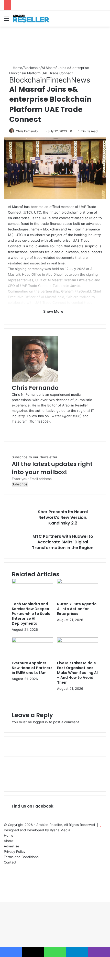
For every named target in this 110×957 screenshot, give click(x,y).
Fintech (58, 80)
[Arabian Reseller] (33, 18)
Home (17, 68)
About (9, 841)
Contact (10, 862)
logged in (40, 722)
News (80, 80)
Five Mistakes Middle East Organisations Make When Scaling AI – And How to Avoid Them (77, 672)
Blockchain (32, 68)
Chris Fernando (27, 131)
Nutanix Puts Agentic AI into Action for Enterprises (76, 608)
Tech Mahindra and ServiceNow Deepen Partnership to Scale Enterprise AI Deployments (31, 613)
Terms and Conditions (21, 857)
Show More (53, 311)
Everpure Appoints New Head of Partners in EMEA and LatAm (32, 667)
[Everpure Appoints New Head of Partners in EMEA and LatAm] (32, 641)
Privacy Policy (14, 851)
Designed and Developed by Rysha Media (37, 830)
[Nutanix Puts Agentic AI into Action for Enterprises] (77, 582)
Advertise (11, 846)
